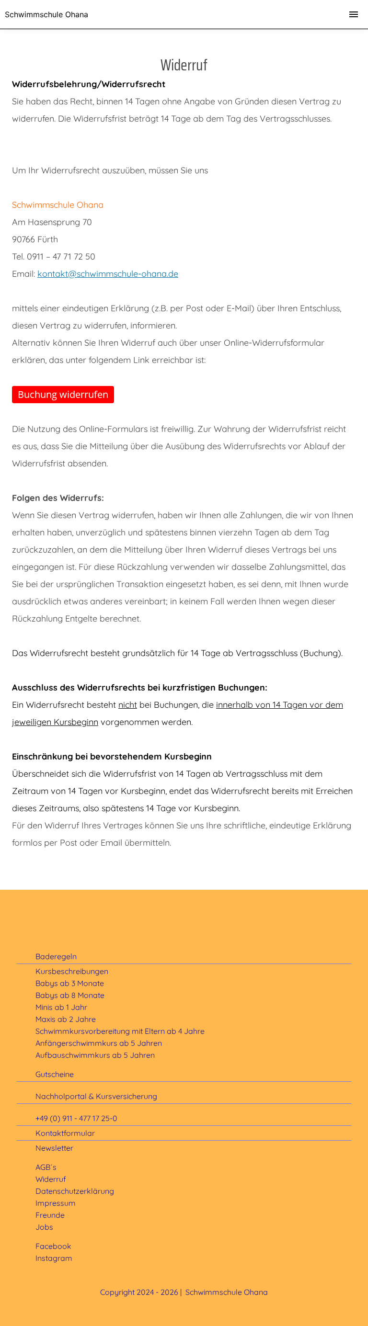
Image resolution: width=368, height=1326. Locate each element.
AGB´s (46, 1167)
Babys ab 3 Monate (69, 983)
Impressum (55, 1203)
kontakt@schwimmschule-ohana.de (107, 273)
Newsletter (54, 1148)
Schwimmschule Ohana (46, 14)
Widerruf (50, 1179)
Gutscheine (54, 1074)
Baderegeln (56, 956)
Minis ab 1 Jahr (61, 1007)
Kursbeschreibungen (71, 971)
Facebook (53, 1246)
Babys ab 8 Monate (69, 995)
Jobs (44, 1227)
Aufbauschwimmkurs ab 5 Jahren (95, 1055)
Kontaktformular (65, 1133)
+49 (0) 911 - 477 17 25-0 (76, 1118)
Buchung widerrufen (63, 394)
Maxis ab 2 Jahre (65, 1019)
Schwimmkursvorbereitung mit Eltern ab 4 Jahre (120, 1031)
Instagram (53, 1258)
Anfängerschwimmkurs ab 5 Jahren (98, 1043)
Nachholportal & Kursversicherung (96, 1096)
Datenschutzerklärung (74, 1191)
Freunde (50, 1215)
